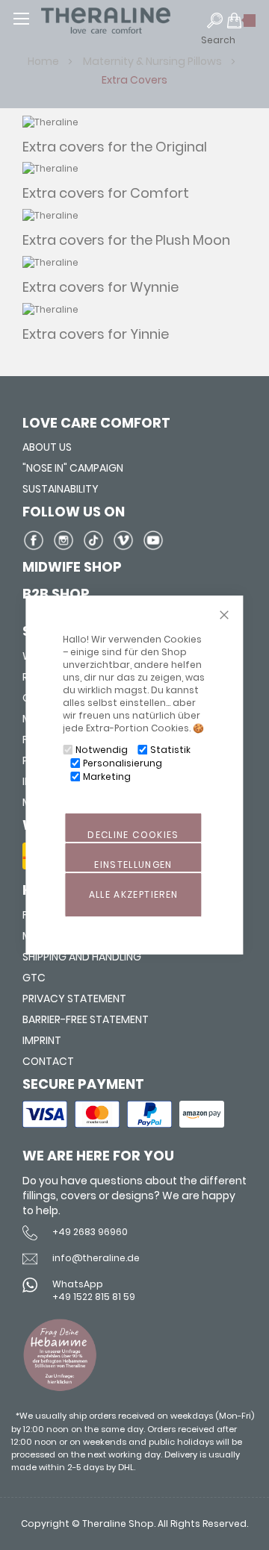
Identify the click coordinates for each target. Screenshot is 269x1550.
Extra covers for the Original (114, 146)
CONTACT (48, 1061)
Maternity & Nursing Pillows (153, 61)
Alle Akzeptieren (134, 894)
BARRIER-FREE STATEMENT (85, 1019)
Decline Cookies (133, 834)
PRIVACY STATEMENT (74, 998)
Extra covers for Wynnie (100, 287)
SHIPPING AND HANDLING (81, 956)
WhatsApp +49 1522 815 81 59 (93, 1290)
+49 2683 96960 (90, 1231)
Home (44, 61)
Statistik (170, 749)
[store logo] (134, 20)
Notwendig (101, 749)
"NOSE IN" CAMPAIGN (72, 467)
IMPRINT (41, 1040)
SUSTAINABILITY (60, 488)
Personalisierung (122, 763)
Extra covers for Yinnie (95, 334)
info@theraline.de (96, 1257)
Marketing (107, 776)
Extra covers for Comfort (105, 193)
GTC (34, 977)
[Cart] (242, 26)
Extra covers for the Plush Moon (126, 240)
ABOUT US (47, 447)
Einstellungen (133, 864)
